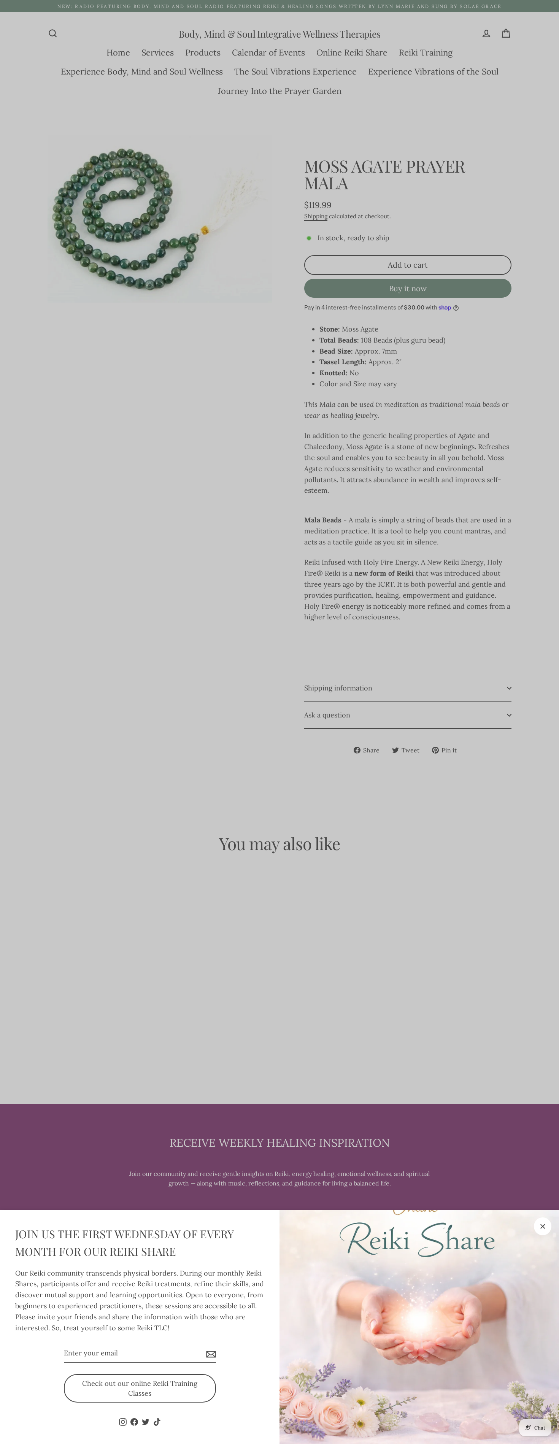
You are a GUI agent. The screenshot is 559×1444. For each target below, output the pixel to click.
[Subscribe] (210, 1354)
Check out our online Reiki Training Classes (139, 1388)
